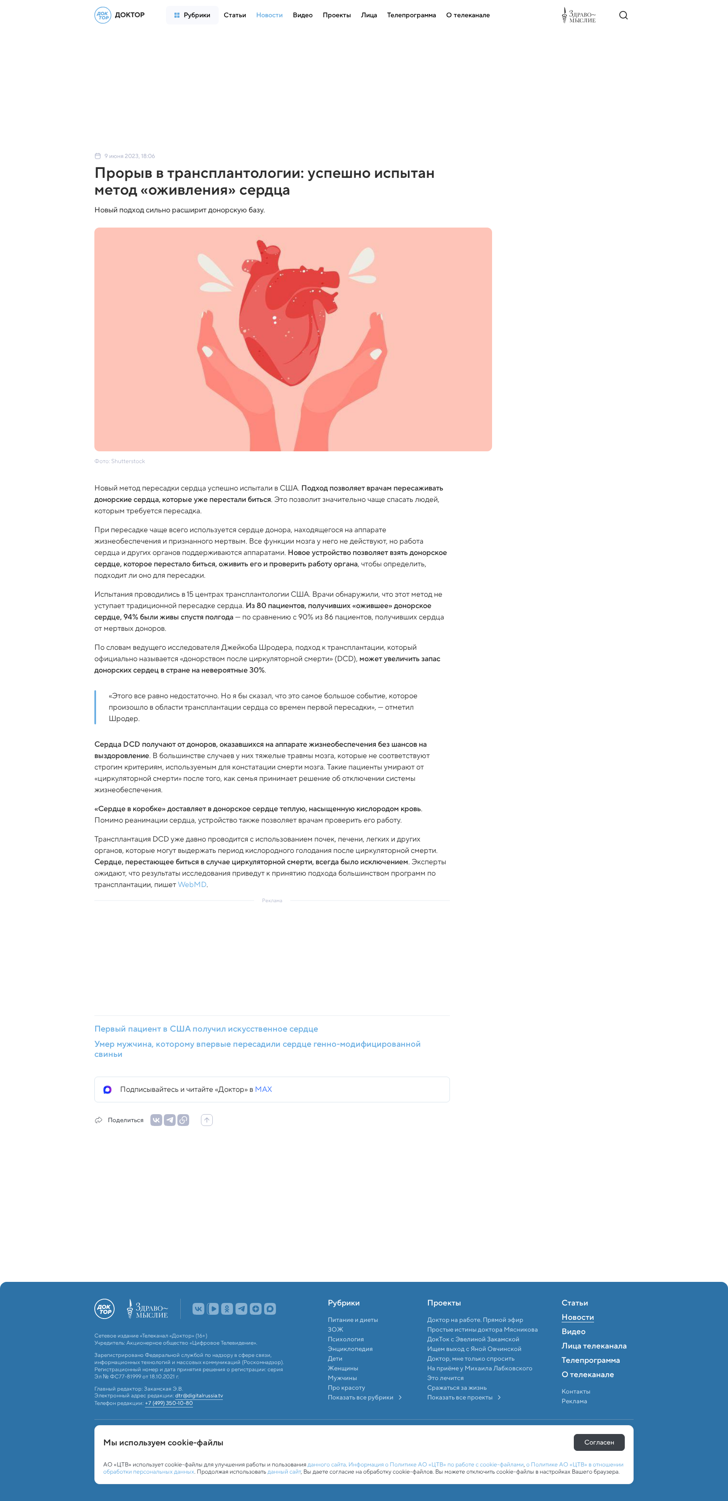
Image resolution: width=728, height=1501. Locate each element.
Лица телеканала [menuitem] (594, 1365)
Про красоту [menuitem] (346, 1406)
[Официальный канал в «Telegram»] (241, 1327)
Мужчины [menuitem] (342, 1396)
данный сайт (284, 1471)
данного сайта (327, 1464)
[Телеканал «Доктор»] (121, 15)
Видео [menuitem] (574, 1350)
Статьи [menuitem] (575, 1322)
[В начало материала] (207, 1120)
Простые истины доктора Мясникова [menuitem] (482, 1348)
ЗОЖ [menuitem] (335, 1348)
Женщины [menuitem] (343, 1387)
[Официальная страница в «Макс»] (270, 1327)
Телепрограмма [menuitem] (591, 1379)
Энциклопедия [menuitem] (350, 1367)
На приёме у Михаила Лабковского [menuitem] (480, 1387)
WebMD (192, 884)
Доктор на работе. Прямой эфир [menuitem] (475, 1338)
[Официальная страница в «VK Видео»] (213, 1327)
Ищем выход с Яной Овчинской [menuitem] (474, 1367)
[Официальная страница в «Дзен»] (256, 1327)
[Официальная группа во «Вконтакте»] (198, 1327)
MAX (263, 1089)
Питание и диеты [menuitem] (353, 1338)
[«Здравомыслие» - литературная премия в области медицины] (581, 15)
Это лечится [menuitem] (445, 1396)
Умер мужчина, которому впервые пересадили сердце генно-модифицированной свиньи (257, 1049)
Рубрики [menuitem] (344, 1322)
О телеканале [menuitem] (588, 1393)
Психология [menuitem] (346, 1358)
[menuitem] (192, 15)
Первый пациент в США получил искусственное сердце (206, 1029)
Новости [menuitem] (578, 1336)
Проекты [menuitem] (444, 1322)
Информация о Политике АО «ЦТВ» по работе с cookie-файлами (436, 1464)
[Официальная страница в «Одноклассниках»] (227, 1327)
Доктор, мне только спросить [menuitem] (470, 1377)
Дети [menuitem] (336, 1377)
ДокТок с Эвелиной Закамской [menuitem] (473, 1358)
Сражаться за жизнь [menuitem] (457, 1406)
